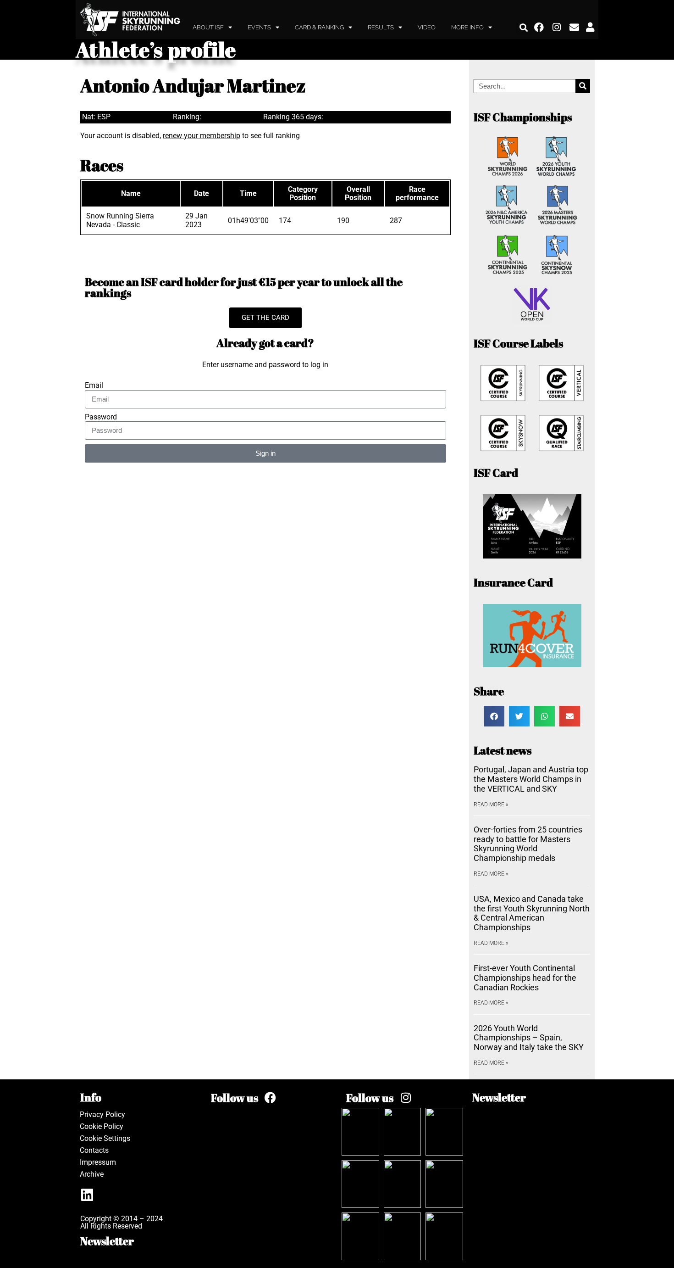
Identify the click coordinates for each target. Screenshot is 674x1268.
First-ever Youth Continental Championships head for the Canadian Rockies (525, 977)
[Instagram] (557, 27)
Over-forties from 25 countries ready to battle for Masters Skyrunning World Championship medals (528, 844)
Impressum (98, 1162)
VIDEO (427, 27)
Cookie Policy (101, 1126)
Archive (92, 1174)
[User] (590, 27)
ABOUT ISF (208, 27)
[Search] (582, 86)
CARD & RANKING (319, 27)
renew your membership (201, 135)
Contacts (94, 1150)
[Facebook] (539, 27)
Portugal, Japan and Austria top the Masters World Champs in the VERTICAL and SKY (531, 779)
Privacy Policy (102, 1114)
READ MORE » (491, 804)
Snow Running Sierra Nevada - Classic (120, 220)
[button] (523, 27)
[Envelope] (574, 27)
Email (94, 385)
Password (101, 417)
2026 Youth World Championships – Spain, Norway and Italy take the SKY (529, 1037)
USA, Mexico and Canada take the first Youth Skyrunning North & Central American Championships (532, 913)
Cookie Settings (105, 1138)
